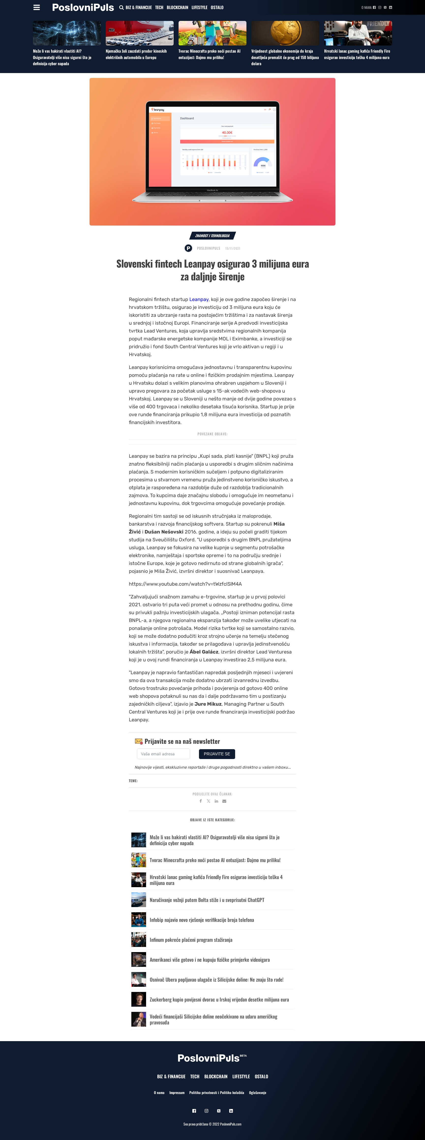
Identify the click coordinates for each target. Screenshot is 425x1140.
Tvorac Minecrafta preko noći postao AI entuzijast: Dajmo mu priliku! (210, 54)
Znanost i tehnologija (213, 235)
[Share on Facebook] (201, 802)
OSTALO (217, 7)
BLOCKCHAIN (177, 7)
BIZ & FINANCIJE (139, 7)
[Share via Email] (224, 802)
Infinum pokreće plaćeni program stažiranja (191, 939)
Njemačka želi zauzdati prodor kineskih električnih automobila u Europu (136, 54)
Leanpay (199, 299)
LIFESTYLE (199, 7)
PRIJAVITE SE (217, 754)
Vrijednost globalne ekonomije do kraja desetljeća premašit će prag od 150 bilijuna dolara (285, 57)
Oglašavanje (257, 1092)
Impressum (176, 1092)
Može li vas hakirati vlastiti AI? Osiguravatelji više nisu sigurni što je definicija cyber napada (62, 57)
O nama (367, 7)
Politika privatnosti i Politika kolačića (216, 1092)
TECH (159, 7)
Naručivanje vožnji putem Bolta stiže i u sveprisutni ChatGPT (207, 899)
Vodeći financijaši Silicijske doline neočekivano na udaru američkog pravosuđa (213, 1019)
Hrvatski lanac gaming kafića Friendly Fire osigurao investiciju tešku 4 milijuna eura (357, 54)
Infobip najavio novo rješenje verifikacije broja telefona (202, 919)
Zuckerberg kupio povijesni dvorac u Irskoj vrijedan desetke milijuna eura (219, 999)
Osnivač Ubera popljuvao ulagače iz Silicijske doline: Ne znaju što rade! (217, 979)
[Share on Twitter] (208, 802)
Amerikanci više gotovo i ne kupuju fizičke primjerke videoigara (210, 959)
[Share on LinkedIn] (216, 802)
